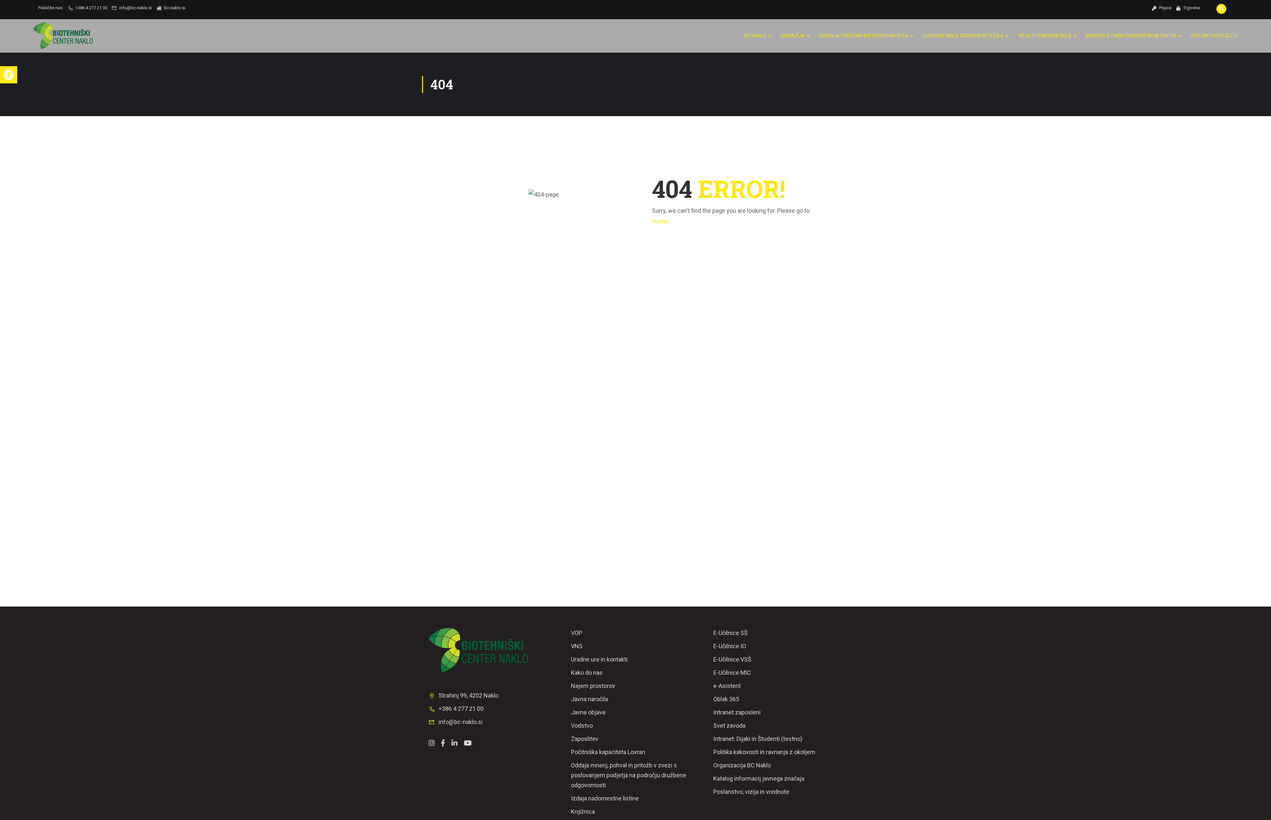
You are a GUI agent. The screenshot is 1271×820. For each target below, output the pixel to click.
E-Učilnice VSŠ (732, 659)
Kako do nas (587, 672)
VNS (577, 646)
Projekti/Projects (1214, 35)
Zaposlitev (584, 738)
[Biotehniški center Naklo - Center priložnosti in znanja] (63, 36)
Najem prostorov (593, 685)
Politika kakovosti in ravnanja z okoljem (764, 752)
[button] (8, 74)
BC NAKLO (755, 35)
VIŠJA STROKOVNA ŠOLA (1044, 35)
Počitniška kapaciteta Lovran (608, 752)
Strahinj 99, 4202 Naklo (468, 695)
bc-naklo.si (174, 7)
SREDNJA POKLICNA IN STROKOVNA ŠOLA (863, 35)
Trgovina (1191, 7)
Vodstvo (582, 725)
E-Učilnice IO (729, 646)
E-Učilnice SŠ (730, 632)
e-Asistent (727, 685)
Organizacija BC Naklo (742, 765)
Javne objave (588, 712)
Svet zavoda (729, 725)
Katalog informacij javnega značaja (758, 778)
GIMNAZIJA (792, 35)
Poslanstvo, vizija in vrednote (751, 791)
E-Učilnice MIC (732, 672)
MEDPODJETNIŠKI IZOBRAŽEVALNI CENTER (1131, 35)
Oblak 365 (726, 699)
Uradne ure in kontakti (599, 659)
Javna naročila (589, 699)
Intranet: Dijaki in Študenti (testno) (757, 738)
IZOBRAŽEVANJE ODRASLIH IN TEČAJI (963, 35)
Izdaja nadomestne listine (605, 798)
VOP (576, 632)
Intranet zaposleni (737, 712)
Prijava (1165, 7)
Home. (661, 221)
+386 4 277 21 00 (91, 7)
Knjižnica (583, 811)
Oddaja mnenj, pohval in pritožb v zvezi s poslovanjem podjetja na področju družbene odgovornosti (628, 775)
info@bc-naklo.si (135, 7)
